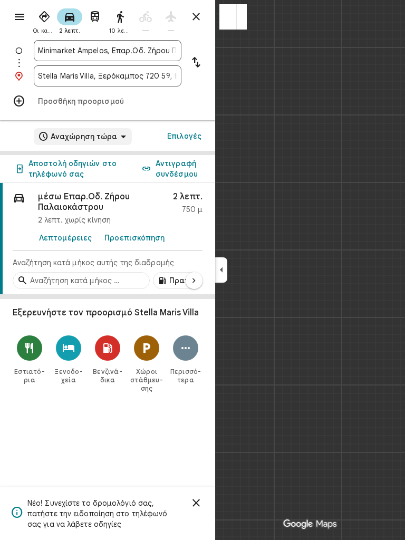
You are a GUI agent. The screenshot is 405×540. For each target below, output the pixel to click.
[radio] (44, 20)
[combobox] (107, 50)
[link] (107, 239)
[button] (228, 17)
